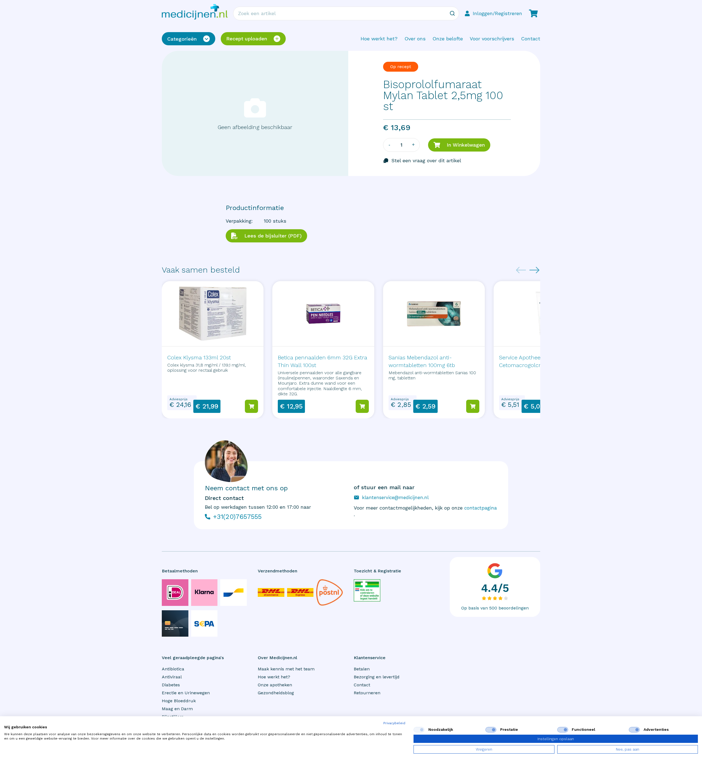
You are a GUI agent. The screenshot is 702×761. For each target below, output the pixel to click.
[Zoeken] (452, 13)
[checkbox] (419, 729)
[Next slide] (534, 270)
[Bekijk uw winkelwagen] (533, 13)
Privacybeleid (394, 723)
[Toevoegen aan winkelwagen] (251, 406)
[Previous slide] (521, 270)
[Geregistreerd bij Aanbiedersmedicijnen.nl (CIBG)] (367, 590)
